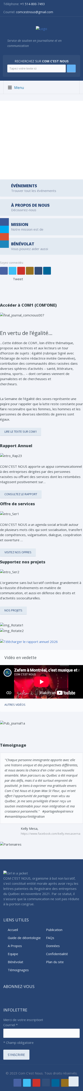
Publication (54, 929)
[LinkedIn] (47, 271)
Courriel (10, 1025)
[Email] (38, 271)
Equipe (13, 954)
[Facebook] (4, 271)
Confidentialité (57, 954)
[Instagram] (30, 271)
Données (53, 946)
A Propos (15, 946)
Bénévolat (15, 962)
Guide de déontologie (24, 937)
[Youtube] (21, 271)
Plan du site (55, 962)
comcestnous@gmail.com (34, 12)
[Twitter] (12, 271)
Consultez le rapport (20, 494)
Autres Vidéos (14, 705)
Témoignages (18, 970)
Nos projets (13, 610)
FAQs (50, 937)
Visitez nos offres (17, 552)
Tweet (18, 279)
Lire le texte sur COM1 (20, 432)
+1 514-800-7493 (32, 4)
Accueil (13, 929)
